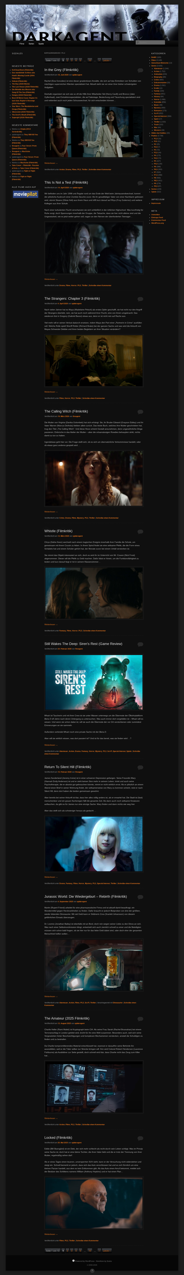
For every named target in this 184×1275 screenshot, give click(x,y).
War (155, 127)
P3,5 (156, 153)
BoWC (154, 57)
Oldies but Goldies (158, 133)
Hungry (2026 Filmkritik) (22, 95)
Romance (158, 111)
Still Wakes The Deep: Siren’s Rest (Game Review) (83, 644)
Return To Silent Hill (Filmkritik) (67, 767)
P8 (155, 178)
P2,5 (156, 147)
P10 (155, 141)
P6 (155, 167)
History (157, 97)
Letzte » (107, 60)
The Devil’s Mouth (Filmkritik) (24, 115)
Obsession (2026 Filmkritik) (23, 112)
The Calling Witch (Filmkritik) (66, 411)
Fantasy (62, 630)
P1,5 (156, 139)
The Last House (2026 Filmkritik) (25, 87)
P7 (155, 172)
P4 (155, 155)
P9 (155, 183)
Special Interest (119, 751)
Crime (61, 518)
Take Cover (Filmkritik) (29, 168)
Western (157, 130)
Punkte (154, 136)
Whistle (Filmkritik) (58, 531)
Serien (31, 43)
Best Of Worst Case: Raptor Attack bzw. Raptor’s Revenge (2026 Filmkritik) (25, 101)
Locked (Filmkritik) (58, 1138)
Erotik (156, 88)
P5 (155, 161)
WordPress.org (157, 223)
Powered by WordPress (84, 1261)
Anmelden (155, 215)
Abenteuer (63, 751)
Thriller (85, 169)
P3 (155, 150)
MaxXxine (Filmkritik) (29, 163)
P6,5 (156, 169)
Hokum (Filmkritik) (19, 81)
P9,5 (156, 186)
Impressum (156, 203)
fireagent (76, 416)
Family (156, 91)
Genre (153, 66)
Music (156, 105)
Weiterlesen (51, 163)
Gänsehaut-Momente (159, 63)
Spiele (41, 43)
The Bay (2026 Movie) (21, 84)
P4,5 (156, 158)
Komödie (157, 102)
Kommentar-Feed (158, 220)
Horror (74, 285)
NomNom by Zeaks (104, 1261)
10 (90, 60)
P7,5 (156, 175)
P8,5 (156, 181)
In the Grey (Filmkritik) (61, 70)
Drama (68, 169)
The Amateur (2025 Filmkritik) (66, 1018)
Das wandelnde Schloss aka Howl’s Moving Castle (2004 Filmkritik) (23, 75)
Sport (156, 119)
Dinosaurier (118, 1002)
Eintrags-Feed (157, 218)
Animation (158, 74)
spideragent (77, 74)
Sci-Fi (109, 751)
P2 (155, 144)
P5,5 (79, 169)
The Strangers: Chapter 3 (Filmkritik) (72, 298)
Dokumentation (160, 83)
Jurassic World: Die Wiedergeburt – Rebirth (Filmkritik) (85, 896)
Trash (156, 125)
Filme (22, 43)
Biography (158, 77)
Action (62, 169)
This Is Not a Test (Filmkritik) (66, 182)
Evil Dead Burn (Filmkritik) (22, 70)
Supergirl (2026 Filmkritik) (22, 118)
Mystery (80, 518)
